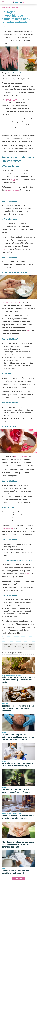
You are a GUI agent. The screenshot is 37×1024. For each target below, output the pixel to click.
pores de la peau (12, 190)
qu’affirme (5, 249)
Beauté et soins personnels (11, 813)
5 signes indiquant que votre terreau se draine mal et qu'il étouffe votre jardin (18, 679)
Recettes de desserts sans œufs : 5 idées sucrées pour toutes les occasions (18, 708)
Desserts (5, 704)
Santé (4, 732)
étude (13, 179)
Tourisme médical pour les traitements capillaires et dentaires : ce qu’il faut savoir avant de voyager (18, 737)
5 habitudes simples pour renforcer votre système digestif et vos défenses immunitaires (18, 844)
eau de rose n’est (21, 456)
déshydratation (7, 528)
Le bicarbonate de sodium (12, 302)
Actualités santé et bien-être (10, 7)
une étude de (11, 99)
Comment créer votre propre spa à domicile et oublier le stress (18, 817)
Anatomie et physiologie (10, 840)
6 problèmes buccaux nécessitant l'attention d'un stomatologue (17, 764)
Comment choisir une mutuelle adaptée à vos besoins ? (15, 872)
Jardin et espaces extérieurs (11, 675)
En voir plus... (18, 878)
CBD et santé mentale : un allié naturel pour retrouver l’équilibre (17, 790)
